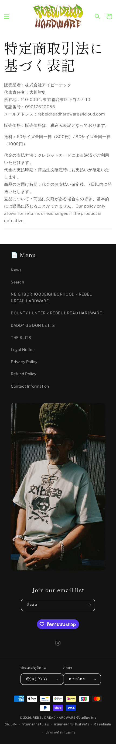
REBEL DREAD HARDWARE (54, 718)
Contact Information (30, 386)
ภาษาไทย (77, 679)
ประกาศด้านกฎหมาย (61, 732)
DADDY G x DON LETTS (33, 325)
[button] (7, 16)
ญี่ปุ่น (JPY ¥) (36, 679)
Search (17, 282)
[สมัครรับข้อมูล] (89, 605)
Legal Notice (23, 349)
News (16, 270)
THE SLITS (21, 337)
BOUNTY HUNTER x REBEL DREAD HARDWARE (56, 313)
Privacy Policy (24, 361)
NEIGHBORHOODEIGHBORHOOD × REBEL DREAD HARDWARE (51, 297)
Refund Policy (23, 373)
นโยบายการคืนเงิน (35, 724)
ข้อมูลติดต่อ (102, 724)
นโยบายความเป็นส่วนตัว (71, 724)
